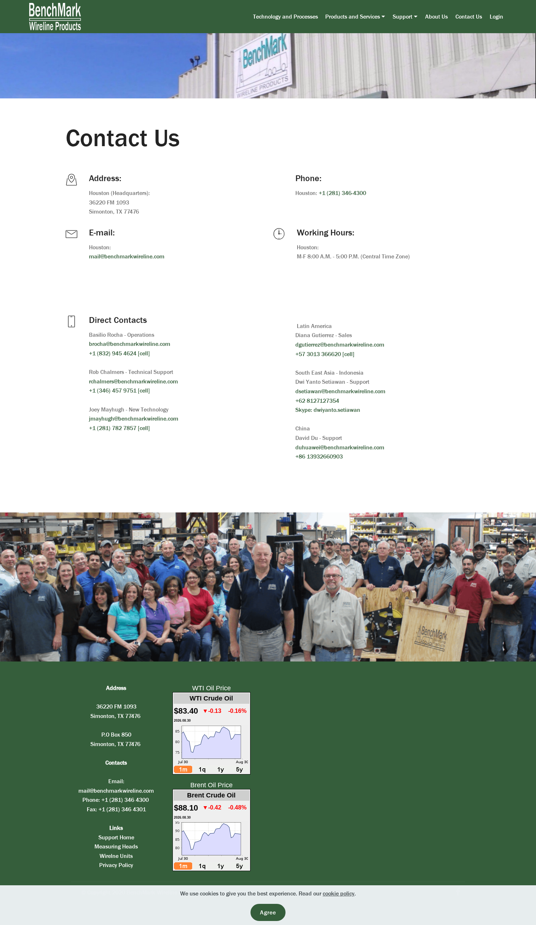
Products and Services (352, 16)
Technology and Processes (285, 16)
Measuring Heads (116, 846)
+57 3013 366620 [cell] (324, 354)
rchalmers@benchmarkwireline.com (133, 381)
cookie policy (338, 893)
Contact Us (468, 16)
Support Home (116, 837)
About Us (436, 16)
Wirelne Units (116, 856)
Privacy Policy (116, 865)
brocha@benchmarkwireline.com (129, 344)
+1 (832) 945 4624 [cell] (119, 353)
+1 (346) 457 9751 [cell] (119, 390)
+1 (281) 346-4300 (342, 193)
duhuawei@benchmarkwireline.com (339, 447)
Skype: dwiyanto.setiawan (327, 410)
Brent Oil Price (211, 785)
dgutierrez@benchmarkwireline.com (339, 344)
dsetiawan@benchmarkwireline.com (340, 391)
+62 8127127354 (317, 401)
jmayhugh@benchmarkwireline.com (133, 418)
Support (402, 16)
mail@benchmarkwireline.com (126, 256)
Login (496, 16)
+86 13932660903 (319, 456)
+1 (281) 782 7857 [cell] (119, 428)
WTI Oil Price (211, 688)
